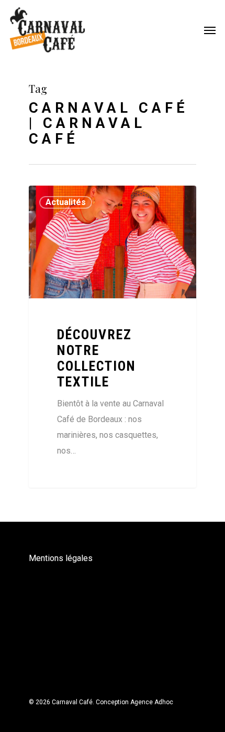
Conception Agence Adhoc (134, 702)
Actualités (66, 202)
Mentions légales (61, 558)
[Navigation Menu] (210, 30)
